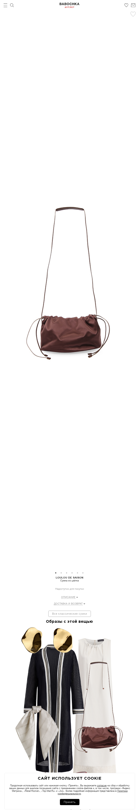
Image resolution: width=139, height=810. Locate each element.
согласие (102, 785)
